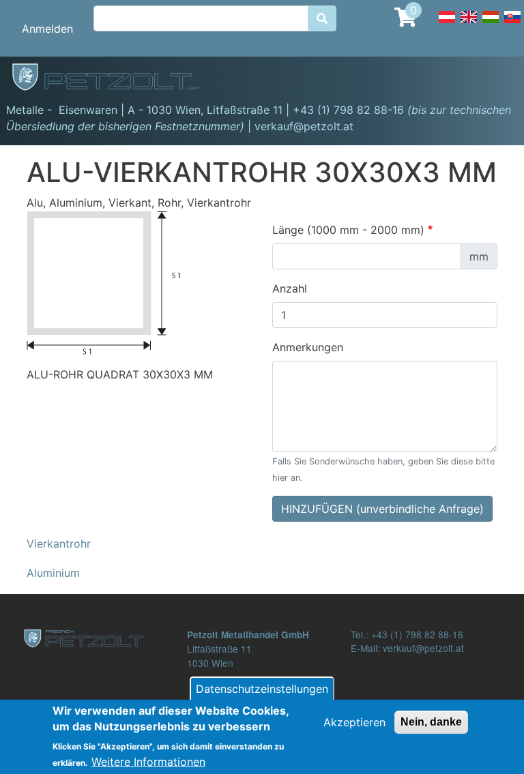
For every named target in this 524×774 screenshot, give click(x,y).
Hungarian (490, 24)
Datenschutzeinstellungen (262, 689)
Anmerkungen (307, 347)
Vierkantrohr (59, 543)
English (469, 24)
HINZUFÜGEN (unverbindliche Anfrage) (382, 509)
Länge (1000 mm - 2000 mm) (348, 230)
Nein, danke (431, 722)
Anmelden (47, 28)
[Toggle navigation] (494, 79)
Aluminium (53, 573)
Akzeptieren (354, 722)
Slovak (512, 24)
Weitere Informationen (148, 762)
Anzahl (289, 288)
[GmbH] (113, 78)
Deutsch (447, 24)
